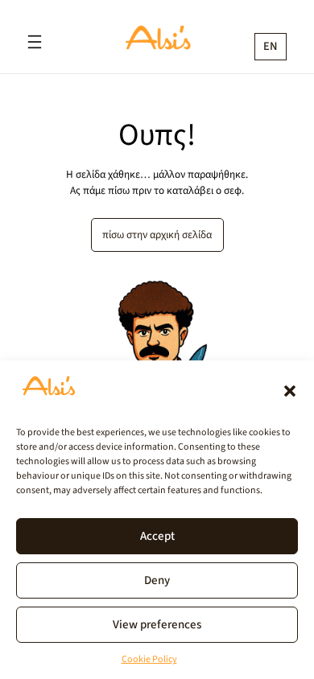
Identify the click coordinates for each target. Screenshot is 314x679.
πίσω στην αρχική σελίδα (157, 234)
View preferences (157, 623)
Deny (157, 579)
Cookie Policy (149, 659)
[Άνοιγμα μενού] (34, 42)
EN (270, 46)
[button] (290, 391)
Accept (157, 535)
